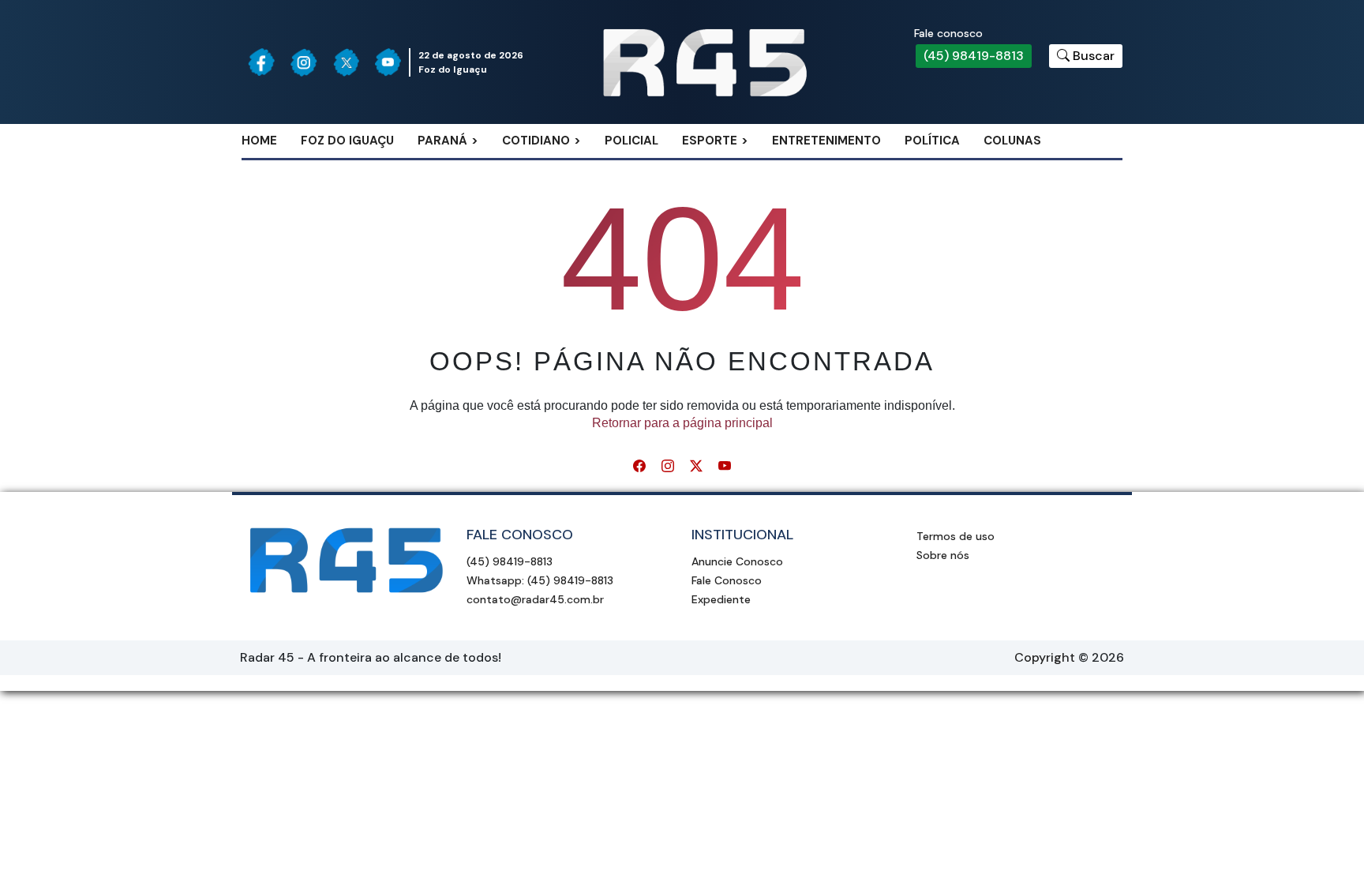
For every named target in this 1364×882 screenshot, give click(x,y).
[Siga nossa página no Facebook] (261, 62)
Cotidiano (536, 140)
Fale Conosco (726, 580)
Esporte (709, 140)
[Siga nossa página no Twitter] (346, 62)
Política (932, 140)
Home (259, 140)
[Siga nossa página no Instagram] (303, 62)
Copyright (1044, 657)
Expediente (721, 599)
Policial (631, 140)
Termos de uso (955, 536)
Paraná (442, 140)
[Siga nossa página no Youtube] (388, 62)
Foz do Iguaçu (347, 140)
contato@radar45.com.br (535, 599)
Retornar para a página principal (682, 423)
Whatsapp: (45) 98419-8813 (540, 580)
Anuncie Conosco (737, 561)
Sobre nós (942, 555)
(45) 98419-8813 (974, 55)
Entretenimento (826, 140)
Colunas (1012, 140)
